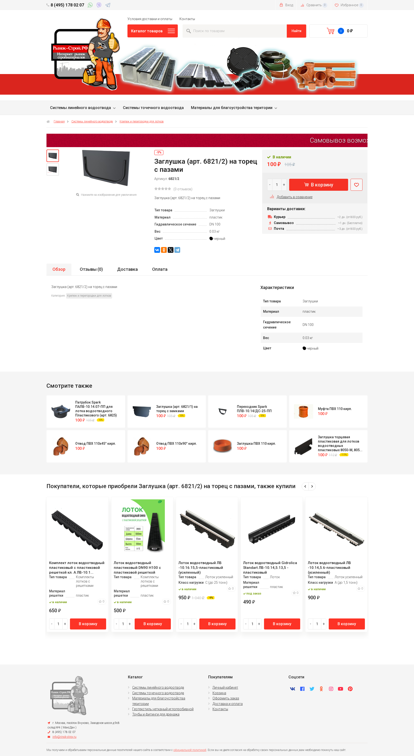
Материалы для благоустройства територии (231, 107)
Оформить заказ (226, 698)
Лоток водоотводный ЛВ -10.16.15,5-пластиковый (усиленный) (200, 568)
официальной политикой (189, 750)
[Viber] (100, 6)
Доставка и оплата (228, 704)
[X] (170, 250)
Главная (59, 121)
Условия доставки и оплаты (149, 19)
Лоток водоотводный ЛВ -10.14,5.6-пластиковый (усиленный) (329, 568)
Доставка (127, 269)
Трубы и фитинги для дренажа (155, 714)
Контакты (187, 19)
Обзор (58, 269)
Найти (296, 31)
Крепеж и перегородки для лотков (142, 121)
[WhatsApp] (91, 6)
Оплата (159, 269)
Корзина (219, 693)
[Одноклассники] (164, 250)
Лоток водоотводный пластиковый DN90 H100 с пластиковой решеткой (137, 568)
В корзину (321, 185)
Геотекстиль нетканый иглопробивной (163, 709)
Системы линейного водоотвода (80, 107)
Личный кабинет (225, 687)
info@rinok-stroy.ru (64, 737)
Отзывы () (91, 269)
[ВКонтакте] (157, 250)
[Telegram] (107, 6)
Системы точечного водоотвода (153, 107)
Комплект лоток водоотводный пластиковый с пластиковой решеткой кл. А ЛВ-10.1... (76, 568)
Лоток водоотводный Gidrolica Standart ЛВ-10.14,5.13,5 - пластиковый (270, 568)
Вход (289, 5)
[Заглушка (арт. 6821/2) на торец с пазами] (52, 156)
